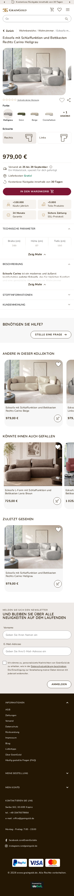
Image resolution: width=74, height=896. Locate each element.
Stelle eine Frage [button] (48, 334)
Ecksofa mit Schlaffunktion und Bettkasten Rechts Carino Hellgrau (31, 574)
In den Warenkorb (34, 191)
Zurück (10, 31)
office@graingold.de (23, 818)
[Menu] (67, 9)
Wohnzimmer (46, 30)
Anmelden (59, 684)
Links (42, 137)
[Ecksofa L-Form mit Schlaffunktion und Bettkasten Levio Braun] (33, 464)
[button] (65, 114)
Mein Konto (12, 787)
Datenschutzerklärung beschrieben (48, 666)
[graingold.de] (14, 10)
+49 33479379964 (19, 812)
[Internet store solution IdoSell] (37, 885)
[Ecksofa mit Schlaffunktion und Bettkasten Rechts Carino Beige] (33, 381)
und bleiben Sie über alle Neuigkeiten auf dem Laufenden (34, 615)
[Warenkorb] (52, 9)
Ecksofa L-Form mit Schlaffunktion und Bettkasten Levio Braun (28, 492)
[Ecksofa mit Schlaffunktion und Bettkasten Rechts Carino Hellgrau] (33, 547)
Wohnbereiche (27, 30)
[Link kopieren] (68, 100)
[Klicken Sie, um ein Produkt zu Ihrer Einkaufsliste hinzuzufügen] (61, 100)
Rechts (8, 137)
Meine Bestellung (16, 773)
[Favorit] (59, 9)
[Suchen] (64, 18)
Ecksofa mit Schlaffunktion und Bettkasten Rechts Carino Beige (31, 409)
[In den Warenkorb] (58, 418)
